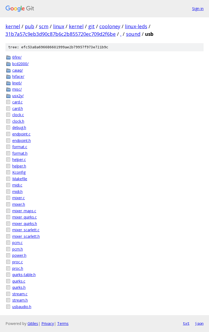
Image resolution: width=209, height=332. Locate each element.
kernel (12, 26)
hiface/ (18, 76)
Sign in (198, 8)
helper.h (19, 166)
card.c (17, 102)
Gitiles (32, 323)
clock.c (18, 114)
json (199, 323)
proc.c (17, 261)
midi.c (17, 185)
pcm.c (17, 242)
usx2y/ (18, 95)
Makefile (19, 178)
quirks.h (19, 287)
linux (58, 26)
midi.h (17, 191)
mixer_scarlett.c (25, 229)
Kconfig (19, 172)
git (91, 26)
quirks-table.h (24, 274)
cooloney (109, 26)
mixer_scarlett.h (26, 236)
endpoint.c (21, 134)
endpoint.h (21, 140)
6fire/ (16, 57)
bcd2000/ (20, 63)
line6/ (17, 83)
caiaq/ (17, 70)
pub (29, 26)
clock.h (18, 121)
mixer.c (18, 197)
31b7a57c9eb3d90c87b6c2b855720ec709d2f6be (60, 34)
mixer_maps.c (24, 210)
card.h (17, 108)
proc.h (17, 268)
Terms (63, 323)
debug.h (19, 127)
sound (133, 34)
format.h (19, 153)
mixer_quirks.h (24, 223)
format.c (19, 146)
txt (186, 323)
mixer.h (18, 204)
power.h (19, 255)
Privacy (47, 323)
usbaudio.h (21, 306)
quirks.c (18, 281)
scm (43, 26)
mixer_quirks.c (24, 217)
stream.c (19, 293)
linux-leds (136, 26)
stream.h (20, 300)
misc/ (17, 89)
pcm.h (17, 249)
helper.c (19, 159)
